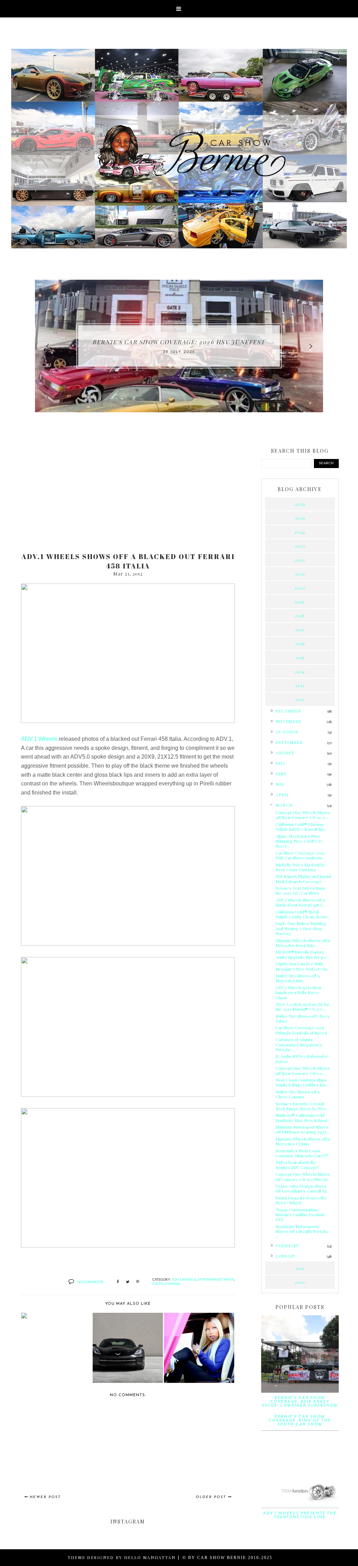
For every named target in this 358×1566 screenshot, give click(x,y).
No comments (90, 1282)
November (288, 721)
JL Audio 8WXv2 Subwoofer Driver (301, 1058)
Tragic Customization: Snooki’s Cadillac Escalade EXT (300, 1214)
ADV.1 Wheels (39, 739)
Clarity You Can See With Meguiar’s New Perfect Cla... (302, 966)
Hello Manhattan (150, 1557)
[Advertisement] (128, 492)
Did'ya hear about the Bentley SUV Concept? (296, 1164)
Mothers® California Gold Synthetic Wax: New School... (302, 1117)
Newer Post (45, 1497)
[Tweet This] (127, 1282)
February (287, 1245)
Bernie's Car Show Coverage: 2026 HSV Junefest (179, 342)
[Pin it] (137, 1282)
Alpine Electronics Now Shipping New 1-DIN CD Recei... (298, 841)
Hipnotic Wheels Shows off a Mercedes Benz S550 (302, 943)
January (285, 1256)
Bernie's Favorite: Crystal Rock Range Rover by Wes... (302, 1106)
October (286, 732)
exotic (158, 1283)
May (280, 784)
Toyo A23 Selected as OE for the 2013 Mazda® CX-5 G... (302, 1006)
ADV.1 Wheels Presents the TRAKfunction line (300, 1515)
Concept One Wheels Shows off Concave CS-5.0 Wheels (302, 1176)
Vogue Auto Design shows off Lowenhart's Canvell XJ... (302, 1188)
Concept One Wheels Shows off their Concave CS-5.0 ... (302, 1070)
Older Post (211, 1497)
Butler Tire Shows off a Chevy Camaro (297, 1094)
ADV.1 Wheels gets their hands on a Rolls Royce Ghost (298, 992)
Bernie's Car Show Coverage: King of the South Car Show (299, 1420)
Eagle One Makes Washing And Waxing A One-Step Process (300, 928)
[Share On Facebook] (118, 1282)
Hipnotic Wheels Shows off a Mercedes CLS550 (302, 1141)
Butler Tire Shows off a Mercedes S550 (297, 978)
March (284, 805)
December (288, 711)
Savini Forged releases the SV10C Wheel (301, 1200)
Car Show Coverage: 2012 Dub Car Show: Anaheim (300, 855)
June (281, 773)
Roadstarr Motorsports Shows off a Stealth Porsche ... (302, 1231)
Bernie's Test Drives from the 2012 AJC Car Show (300, 890)
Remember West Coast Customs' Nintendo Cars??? (301, 1153)
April (282, 794)
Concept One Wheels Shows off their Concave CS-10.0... (302, 815)
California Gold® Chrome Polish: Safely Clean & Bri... (301, 826)
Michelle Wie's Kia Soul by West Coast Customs (300, 867)
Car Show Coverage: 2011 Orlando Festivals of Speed (301, 1030)
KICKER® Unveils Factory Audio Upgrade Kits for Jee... (302, 954)
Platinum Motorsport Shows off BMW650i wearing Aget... (302, 1129)
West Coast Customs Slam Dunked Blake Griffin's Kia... (302, 1082)
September (289, 742)
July (280, 763)
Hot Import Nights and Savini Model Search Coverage (303, 878)
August (284, 752)
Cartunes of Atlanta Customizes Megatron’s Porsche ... (298, 1044)
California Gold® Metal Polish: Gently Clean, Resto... (302, 914)
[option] (179, 346)
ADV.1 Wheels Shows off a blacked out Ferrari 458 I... (300, 902)
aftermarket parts (216, 1279)
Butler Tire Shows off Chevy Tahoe (302, 1018)
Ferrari (172, 1283)
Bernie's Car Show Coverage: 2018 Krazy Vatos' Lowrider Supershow (300, 1402)
